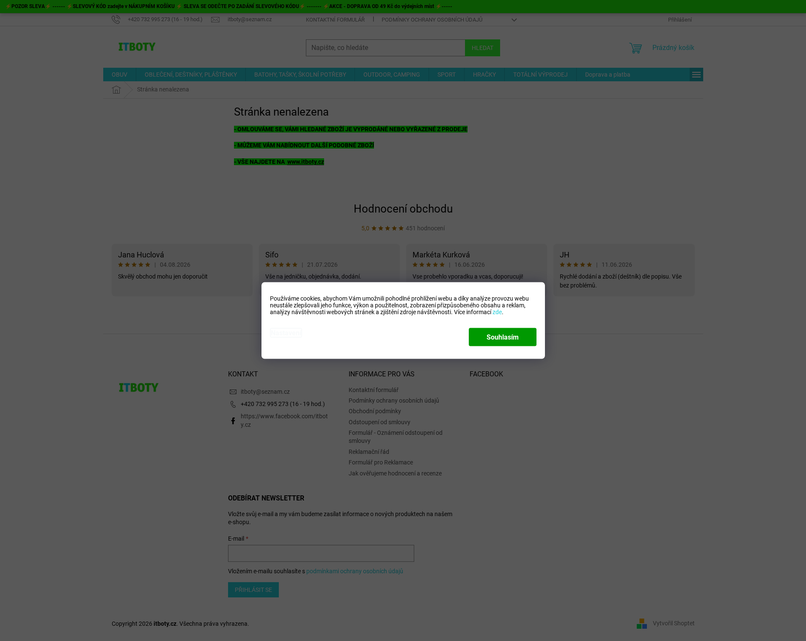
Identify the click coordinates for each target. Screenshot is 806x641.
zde (497, 312)
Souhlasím (503, 337)
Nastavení (286, 333)
